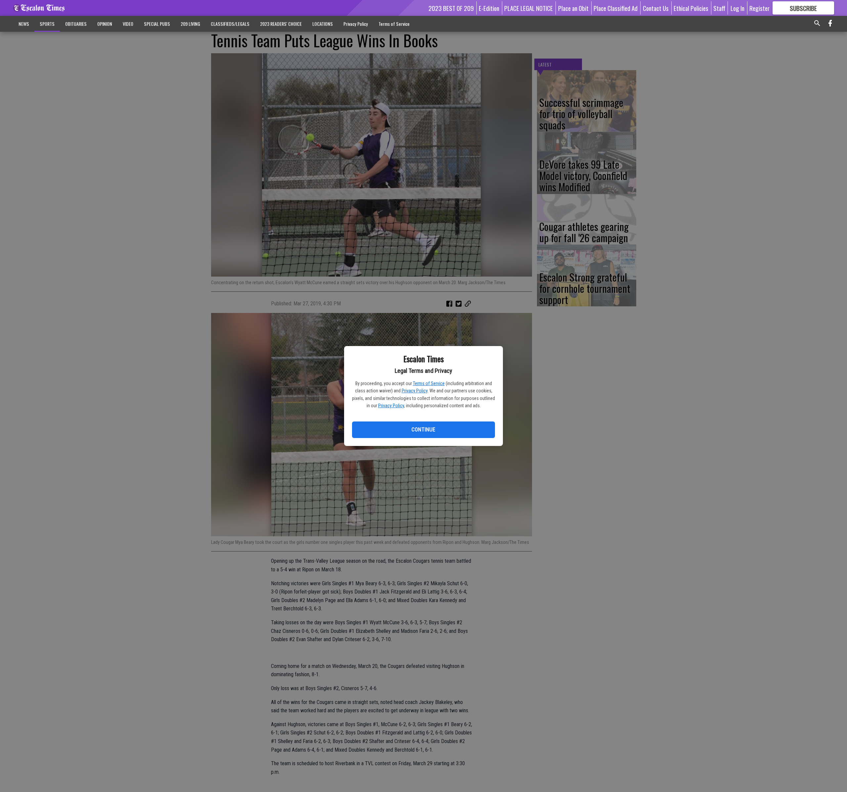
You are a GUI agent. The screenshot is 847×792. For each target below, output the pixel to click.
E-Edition (489, 8)
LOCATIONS (322, 23)
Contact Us (656, 8)
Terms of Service (429, 383)
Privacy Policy (414, 390)
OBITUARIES (76, 23)
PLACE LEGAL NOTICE (528, 8)
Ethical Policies (691, 8)
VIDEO (128, 23)
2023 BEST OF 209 (451, 8)
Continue (423, 429)
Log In (737, 8)
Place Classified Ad (616, 8)
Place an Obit (573, 8)
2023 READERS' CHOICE (281, 23)
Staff (719, 8)
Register (759, 8)
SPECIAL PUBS (157, 23)
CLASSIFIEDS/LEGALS (230, 23)
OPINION (104, 23)
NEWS (24, 23)
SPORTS (47, 23)
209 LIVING (190, 23)
